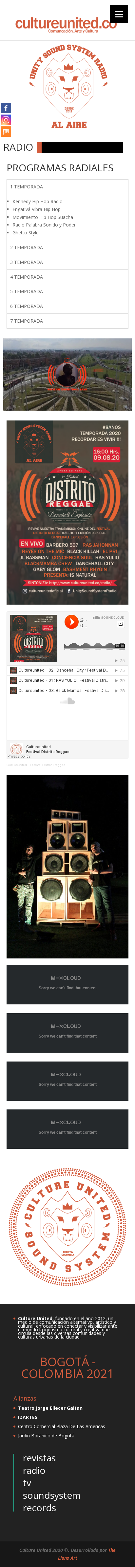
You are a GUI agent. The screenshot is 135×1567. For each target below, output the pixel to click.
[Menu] (119, 14)
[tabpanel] (67, 217)
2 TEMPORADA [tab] (26, 247)
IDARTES (27, 1417)
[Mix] (6, 131)
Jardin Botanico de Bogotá (46, 1435)
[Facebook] (6, 108)
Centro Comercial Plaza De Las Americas (61, 1426)
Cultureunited (17, 765)
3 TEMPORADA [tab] (26, 262)
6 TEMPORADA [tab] (26, 306)
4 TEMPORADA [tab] (26, 277)
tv (27, 1482)
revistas (39, 1457)
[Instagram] (6, 120)
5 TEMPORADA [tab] (26, 291)
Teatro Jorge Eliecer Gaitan (50, 1408)
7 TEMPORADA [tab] (26, 321)
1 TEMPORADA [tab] (26, 186)
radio (34, 1470)
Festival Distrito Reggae (48, 765)
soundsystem (52, 1495)
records (39, 1507)
